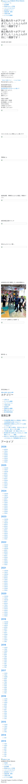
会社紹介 (6, 406)
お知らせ (6, 399)
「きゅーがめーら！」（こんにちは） (11, 80)
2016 (3, 696)
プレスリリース (8, 403)
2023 (3, 516)
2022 (3, 542)
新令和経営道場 (8, 412)
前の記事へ (5, 392)
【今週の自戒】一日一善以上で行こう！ (15, 431)
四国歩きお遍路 (8, 408)
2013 (3, 741)
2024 (3, 491)
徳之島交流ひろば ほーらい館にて (10, 88)
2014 (3, 735)
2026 (3, 446)
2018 (3, 645)
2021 (3, 568)
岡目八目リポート (9, 410)
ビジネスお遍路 (8, 401)
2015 (3, 722)
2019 (3, 619)
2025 (3, 465)
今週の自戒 (7, 405)
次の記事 (11, 392)
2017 (3, 670)
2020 (3, 593)
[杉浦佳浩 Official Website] (5, 759)
